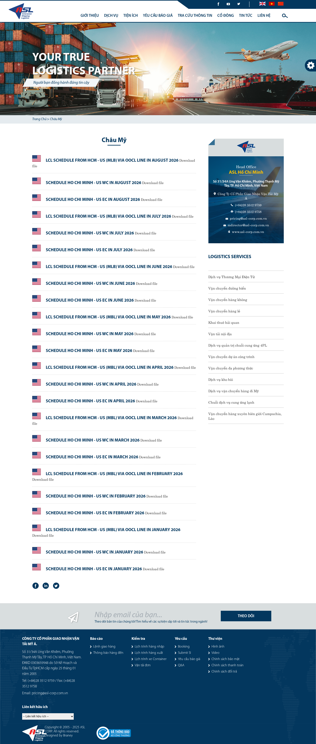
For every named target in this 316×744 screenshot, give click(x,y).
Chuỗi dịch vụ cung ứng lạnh (231, 402)
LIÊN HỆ (264, 16)
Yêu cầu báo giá (189, 659)
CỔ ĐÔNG (225, 16)
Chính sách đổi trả (224, 671)
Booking (184, 646)
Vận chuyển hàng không (227, 299)
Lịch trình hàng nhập (149, 646)
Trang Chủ (39, 119)
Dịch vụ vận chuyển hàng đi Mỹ (233, 390)
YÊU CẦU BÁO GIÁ (158, 16)
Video (215, 653)
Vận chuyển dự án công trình (231, 356)
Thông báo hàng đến (108, 653)
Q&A (181, 665)
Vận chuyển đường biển (227, 287)
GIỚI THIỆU (90, 16)
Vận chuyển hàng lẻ (224, 310)
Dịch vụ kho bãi (220, 379)
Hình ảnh (218, 646)
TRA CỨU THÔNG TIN (195, 16)
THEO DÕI (246, 616)
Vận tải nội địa (220, 333)
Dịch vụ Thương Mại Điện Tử (231, 276)
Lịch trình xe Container (151, 659)
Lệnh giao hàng (104, 646)
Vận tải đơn (143, 665)
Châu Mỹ (56, 119)
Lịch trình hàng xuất (149, 653)
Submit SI (184, 653)
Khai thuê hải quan (223, 322)
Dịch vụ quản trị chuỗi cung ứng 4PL (237, 345)
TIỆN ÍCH (130, 16)
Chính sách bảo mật (225, 659)
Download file (153, 182)
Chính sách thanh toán (228, 665)
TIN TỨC (245, 16)
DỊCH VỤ (111, 16)
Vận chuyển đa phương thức (230, 367)
